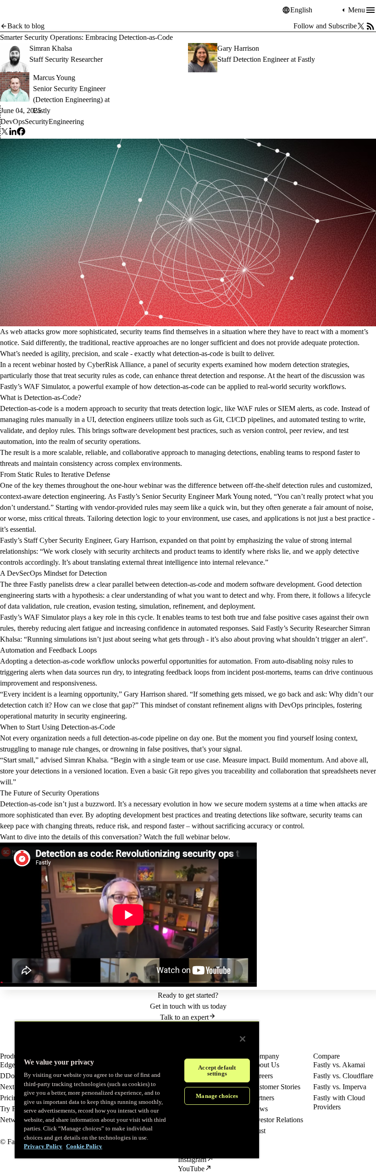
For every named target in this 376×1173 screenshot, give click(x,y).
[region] (137, 1089)
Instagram (192, 1159)
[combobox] (315, 10)
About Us (265, 1065)
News (259, 1109)
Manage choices (217, 1095)
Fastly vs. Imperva (339, 1087)
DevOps (12, 121)
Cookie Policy (84, 1146)
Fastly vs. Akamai (339, 1065)
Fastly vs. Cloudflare (343, 1076)
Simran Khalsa (50, 48)
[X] (4, 133)
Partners (262, 1098)
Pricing (10, 1098)
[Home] (23, 10)
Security (37, 121)
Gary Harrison (238, 48)
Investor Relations (277, 1120)
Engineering (66, 121)
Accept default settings (217, 1070)
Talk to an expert (184, 1017)
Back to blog (25, 26)
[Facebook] (21, 133)
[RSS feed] (370, 26)
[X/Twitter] (361, 26)
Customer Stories (275, 1087)
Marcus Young (54, 77)
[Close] (242, 1039)
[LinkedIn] (13, 133)
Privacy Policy (43, 1146)
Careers (262, 1076)
